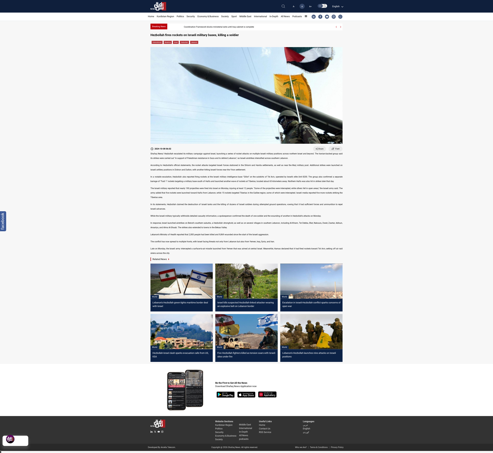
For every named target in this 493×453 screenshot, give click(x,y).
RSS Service (265, 432)
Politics (180, 16)
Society (225, 16)
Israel (176, 42)
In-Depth (273, 16)
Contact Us (264, 428)
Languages (308, 421)
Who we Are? (301, 447)
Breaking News (159, 26)
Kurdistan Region (165, 16)
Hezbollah (184, 42)
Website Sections (224, 421)
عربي (305, 425)
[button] (336, 26)
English (306, 428)
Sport (234, 16)
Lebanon (194, 42)
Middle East (245, 16)
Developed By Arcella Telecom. (162, 447)
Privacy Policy (337, 447)
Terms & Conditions (319, 447)
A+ (310, 6)
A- (294, 6)
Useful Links (265, 421)
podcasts (297, 16)
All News (285, 16)
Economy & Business (208, 16)
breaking (168, 42)
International (260, 16)
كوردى (306, 432)
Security (191, 16)
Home (151, 16)
